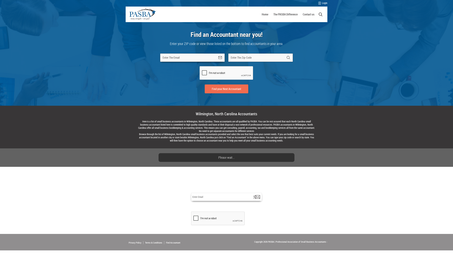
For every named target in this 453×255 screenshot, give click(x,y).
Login (324, 3)
